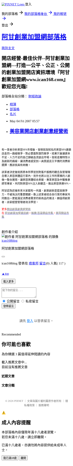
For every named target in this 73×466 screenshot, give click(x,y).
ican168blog (9, 240)
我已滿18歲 (10, 458)
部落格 (14, 109)
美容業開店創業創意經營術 (39, 131)
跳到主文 (8, 48)
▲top (5, 273)
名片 (13, 114)
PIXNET (18, 400)
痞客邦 (34, 263)
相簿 (13, 104)
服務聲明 (44, 405)
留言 (42, 263)
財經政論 (34, 96)
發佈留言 (8, 306)
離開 (23, 458)
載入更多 (8, 281)
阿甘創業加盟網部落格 (34, 37)
